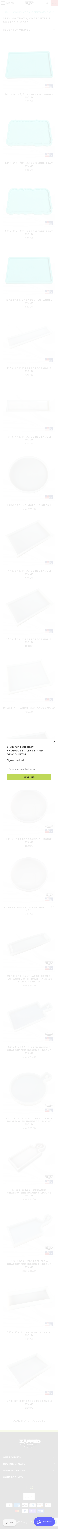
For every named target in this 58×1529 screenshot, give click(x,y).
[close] (54, 741)
